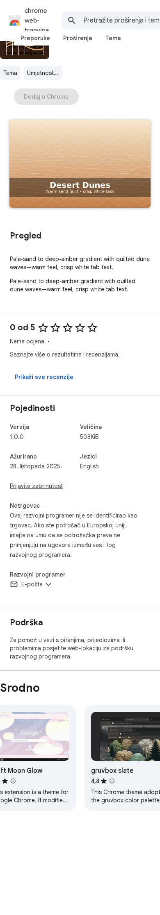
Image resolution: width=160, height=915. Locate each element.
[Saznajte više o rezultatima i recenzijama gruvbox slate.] (112, 781)
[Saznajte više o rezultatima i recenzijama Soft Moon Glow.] (13, 781)
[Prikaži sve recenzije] (44, 377)
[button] (80, 164)
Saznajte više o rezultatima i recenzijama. (65, 354)
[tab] (35, 38)
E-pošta (32, 584)
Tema (10, 73)
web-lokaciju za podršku (100, 648)
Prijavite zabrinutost (36, 486)
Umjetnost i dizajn (44, 73)
